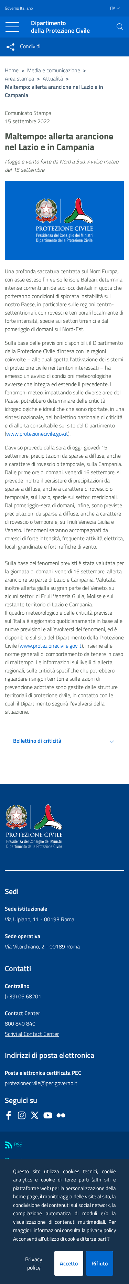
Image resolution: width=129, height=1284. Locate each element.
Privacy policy (33, 1263)
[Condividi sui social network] (10, 46)
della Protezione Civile (60, 27)
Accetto (69, 1263)
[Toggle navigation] (12, 27)
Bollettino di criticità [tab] (37, 740)
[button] (120, 27)
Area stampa (19, 78)
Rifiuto (100, 1263)
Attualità (53, 78)
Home (12, 70)
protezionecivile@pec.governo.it (41, 1083)
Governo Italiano (19, 8)
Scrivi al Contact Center (32, 1033)
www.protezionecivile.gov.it (37, 433)
